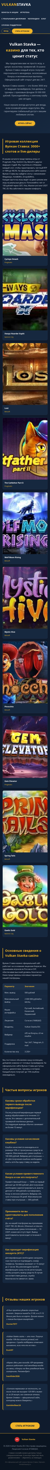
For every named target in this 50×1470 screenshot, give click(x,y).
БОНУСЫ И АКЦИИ (10, 12)
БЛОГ (43, 19)
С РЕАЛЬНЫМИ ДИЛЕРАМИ (14, 19)
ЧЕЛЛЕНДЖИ (34, 19)
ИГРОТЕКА (25, 12)
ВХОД (6, 31)
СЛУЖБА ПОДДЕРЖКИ (12, 25)
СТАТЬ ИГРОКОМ (22, 31)
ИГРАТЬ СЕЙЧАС (25, 123)
